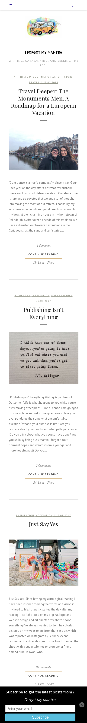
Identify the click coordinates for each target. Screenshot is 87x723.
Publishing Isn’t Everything (43, 313)
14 (38, 684)
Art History (23, 76)
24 (38, 482)
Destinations (43, 76)
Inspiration (41, 295)
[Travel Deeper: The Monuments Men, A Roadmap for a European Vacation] (43, 149)
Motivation (44, 515)
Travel (34, 82)
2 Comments (43, 466)
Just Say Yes (43, 524)
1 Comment (44, 246)
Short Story (63, 76)
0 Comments (43, 667)
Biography (22, 295)
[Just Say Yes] (43, 563)
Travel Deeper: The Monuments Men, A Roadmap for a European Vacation (43, 101)
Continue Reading (44, 254)
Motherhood (60, 295)
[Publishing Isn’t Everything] (43, 358)
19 (38, 262)
